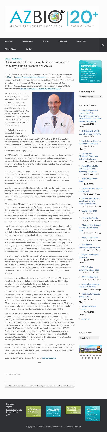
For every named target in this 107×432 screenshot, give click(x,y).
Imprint (9, 406)
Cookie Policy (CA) (14, 409)
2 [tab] (84, 355)
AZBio (25, 69)
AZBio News (28, 41)
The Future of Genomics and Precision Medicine (90, 142)
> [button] (99, 350)
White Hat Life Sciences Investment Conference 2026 (90, 228)
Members (9, 41)
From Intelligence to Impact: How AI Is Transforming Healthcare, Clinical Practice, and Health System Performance (90, 116)
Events (46, 41)
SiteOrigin (77, 426)
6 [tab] (97, 355)
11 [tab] (92, 358)
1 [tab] (81, 355)
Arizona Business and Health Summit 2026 (89, 285)
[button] (103, 45)
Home (7, 58)
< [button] (82, 350)
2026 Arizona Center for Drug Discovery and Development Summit (90, 201)
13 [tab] (98, 358)
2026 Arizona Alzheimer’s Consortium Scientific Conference (88, 156)
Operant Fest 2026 (89, 210)
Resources (81, 41)
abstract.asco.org (49, 358)
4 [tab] (90, 355)
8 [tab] (82, 358)
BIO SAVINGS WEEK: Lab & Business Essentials (90, 132)
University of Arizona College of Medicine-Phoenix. (40, 88)
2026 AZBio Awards (90, 218)
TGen (9, 77)
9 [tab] (86, 358)
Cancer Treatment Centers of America (30, 77)
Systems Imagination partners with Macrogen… (60, 386)
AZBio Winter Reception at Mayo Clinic (90, 295)
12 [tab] (95, 358)
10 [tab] (89, 358)
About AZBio (10, 48)
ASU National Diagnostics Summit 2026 (89, 246)
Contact (29, 48)
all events (85, 319)
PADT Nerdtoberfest (90, 277)
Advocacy (62, 41)
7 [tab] (100, 355)
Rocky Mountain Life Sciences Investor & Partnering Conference (88, 169)
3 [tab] (87, 355)
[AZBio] (52, 18)
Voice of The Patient (90, 237)
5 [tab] (94, 355)
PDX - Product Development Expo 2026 (89, 268)
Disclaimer (10, 404)
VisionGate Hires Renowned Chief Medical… (24, 386)
